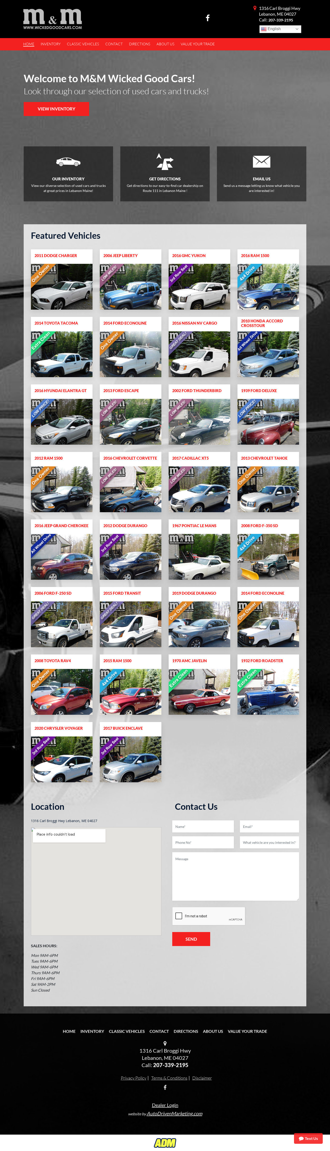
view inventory (56, 108)
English (274, 29)
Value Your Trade (247, 1031)
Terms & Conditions (169, 1078)
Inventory (92, 1031)
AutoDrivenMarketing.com (174, 1113)
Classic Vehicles (127, 1031)
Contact (159, 1031)
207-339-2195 (280, 20)
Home (69, 1031)
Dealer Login (165, 1105)
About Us (213, 1031)
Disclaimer (202, 1078)
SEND (191, 939)
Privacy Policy (133, 1078)
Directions (186, 1031)
